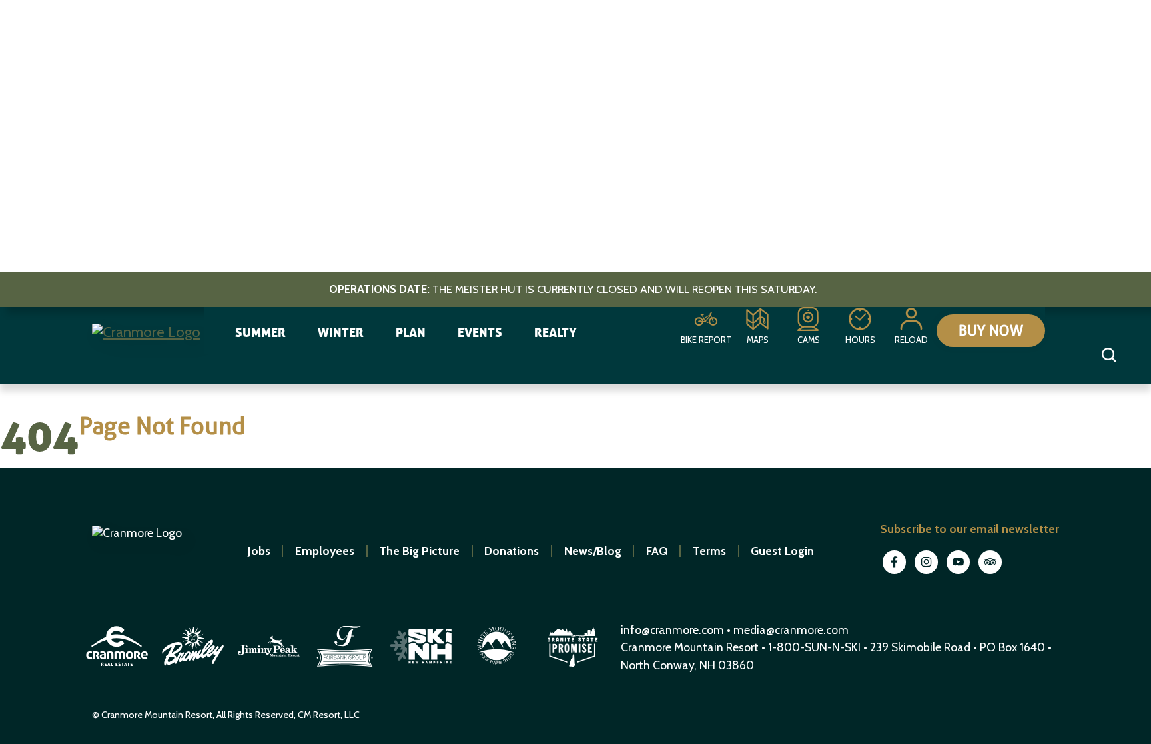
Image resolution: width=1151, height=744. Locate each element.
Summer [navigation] (260, 332)
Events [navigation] (480, 332)
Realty (555, 332)
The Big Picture (419, 551)
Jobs (259, 551)
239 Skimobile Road (920, 647)
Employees (324, 551)
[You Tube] (960, 572)
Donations (511, 551)
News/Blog (592, 551)
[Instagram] (928, 572)
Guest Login (782, 551)
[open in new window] (119, 668)
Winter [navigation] (341, 332)
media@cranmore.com (791, 630)
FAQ (657, 551)
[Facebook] (896, 572)
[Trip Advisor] (990, 572)
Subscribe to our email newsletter (969, 529)
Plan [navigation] (411, 332)
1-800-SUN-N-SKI (814, 647)
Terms (709, 551)
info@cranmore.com (674, 630)
